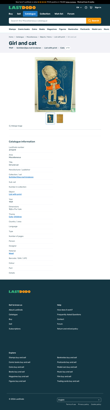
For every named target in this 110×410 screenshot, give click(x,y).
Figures (62, 29)
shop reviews (71, 2)
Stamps (12, 29)
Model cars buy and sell (67, 367)
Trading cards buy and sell (68, 381)
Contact (60, 319)
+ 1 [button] (67, 48)
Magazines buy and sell (18, 376)
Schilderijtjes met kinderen (28, 48)
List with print (50, 48)
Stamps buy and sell (17, 357)
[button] (91, 7)
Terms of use (71, 404)
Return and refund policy (67, 329)
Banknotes (73, 29)
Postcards (85, 29)
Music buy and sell (65, 372)
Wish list (59, 13)
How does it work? (65, 310)
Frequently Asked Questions (69, 314)
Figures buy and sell (17, 381)
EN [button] (77, 7)
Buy (11, 13)
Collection (45, 13)
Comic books (24, 29)
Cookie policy (96, 404)
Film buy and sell (64, 376)
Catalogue (30, 13)
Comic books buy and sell (19, 362)
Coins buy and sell (16, 367)
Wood (11, 253)
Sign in (98, 7)
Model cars (97, 29)
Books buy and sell (17, 372)
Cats (62, 48)
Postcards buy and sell (66, 362)
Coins (34, 29)
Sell (19, 13)
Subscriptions (15, 329)
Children (18, 217)
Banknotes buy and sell (67, 357)
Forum (70, 13)
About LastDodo (16, 310)
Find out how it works (85, 2)
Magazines (52, 29)
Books (42, 29)
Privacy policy (83, 404)
